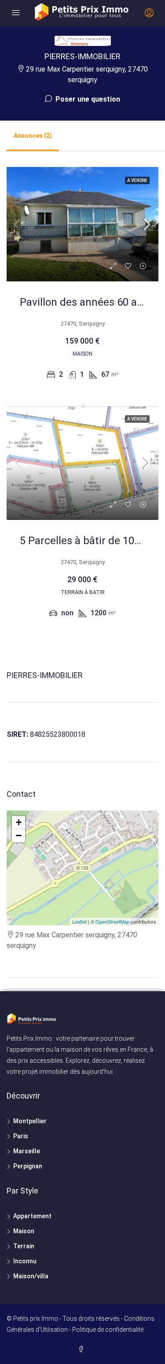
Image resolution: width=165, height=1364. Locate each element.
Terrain (23, 1246)
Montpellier (30, 1121)
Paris (20, 1136)
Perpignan (27, 1166)
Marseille (26, 1151)
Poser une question (87, 99)
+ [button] (19, 822)
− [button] (19, 835)
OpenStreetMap (112, 921)
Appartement (32, 1216)
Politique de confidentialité (107, 1329)
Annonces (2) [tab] (33, 135)
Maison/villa (30, 1276)
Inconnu (25, 1261)
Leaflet (79, 921)
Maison (23, 1231)
